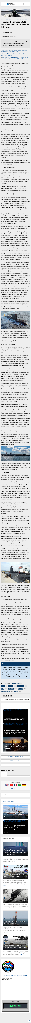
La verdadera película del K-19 (14, 901)
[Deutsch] (24, 785)
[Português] (19, 785)
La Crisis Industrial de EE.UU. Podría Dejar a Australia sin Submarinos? (14, 718)
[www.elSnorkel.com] (12, 4)
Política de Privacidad (22, 975)
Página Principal (15, 765)
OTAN (14, 19)
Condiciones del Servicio (10, 975)
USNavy (26, 19)
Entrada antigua (15, 760)
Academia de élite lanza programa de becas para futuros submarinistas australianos (15, 746)
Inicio (2, 19)
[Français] (15, 785)
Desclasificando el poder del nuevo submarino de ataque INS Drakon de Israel (15, 852)
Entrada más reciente (15, 756)
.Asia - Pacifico (20, 19)
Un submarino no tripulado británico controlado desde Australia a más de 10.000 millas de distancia (15, 732)
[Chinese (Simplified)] (11, 785)
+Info (15, 861)
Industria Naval (8, 19)
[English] (7, 785)
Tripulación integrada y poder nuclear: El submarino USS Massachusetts (14, 815)
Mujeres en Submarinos (8, 801)
